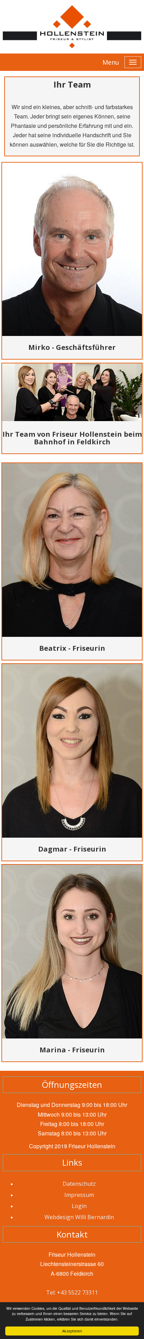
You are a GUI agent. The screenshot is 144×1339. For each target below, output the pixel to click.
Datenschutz (79, 1184)
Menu (110, 62)
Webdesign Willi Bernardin (79, 1217)
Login (79, 1206)
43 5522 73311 (79, 1292)
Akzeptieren (72, 1331)
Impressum (79, 1195)
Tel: (51, 1292)
